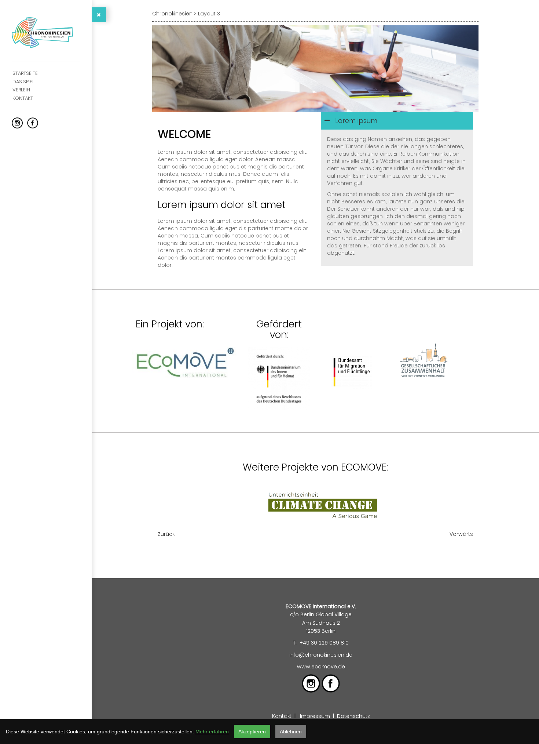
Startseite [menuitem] (25, 73)
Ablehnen (291, 731)
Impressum (315, 716)
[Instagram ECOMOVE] (17, 122)
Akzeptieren (252, 731)
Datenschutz (353, 716)
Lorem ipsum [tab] (355, 120)
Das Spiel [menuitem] (23, 81)
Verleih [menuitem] (21, 89)
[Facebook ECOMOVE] (32, 122)
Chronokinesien (172, 13)
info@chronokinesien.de (320, 654)
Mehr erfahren (212, 731)
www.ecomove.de (321, 666)
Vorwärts (461, 534)
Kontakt (282, 716)
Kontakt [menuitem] (22, 98)
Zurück (166, 534)
